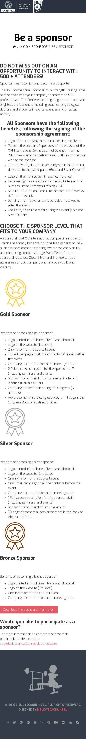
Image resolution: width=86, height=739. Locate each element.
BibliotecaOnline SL (52, 710)
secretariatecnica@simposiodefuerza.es (29, 643)
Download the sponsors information (29, 609)
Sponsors (40, 47)
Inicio (24, 47)
